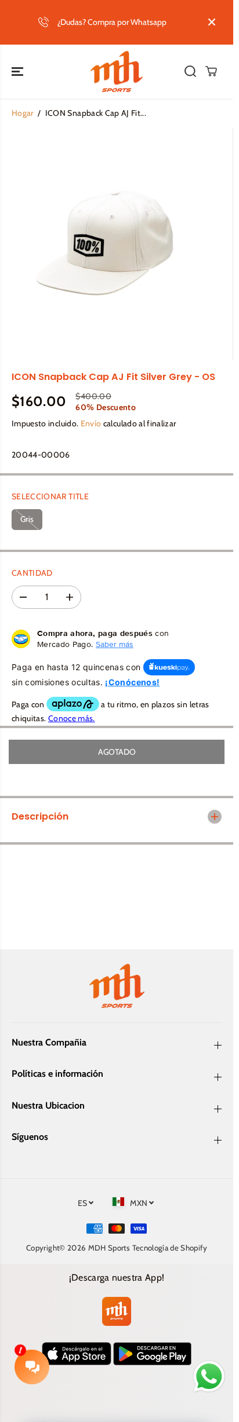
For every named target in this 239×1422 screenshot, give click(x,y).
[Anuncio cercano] (212, 22)
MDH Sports (109, 1247)
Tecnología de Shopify (169, 1247)
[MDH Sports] (116, 72)
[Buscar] (190, 71)
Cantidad (32, 573)
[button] (19, 72)
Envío (91, 423)
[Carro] (211, 71)
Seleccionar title (50, 496)
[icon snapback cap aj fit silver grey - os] (104, 244)
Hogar (23, 113)
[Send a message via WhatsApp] (209, 1376)
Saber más (114, 644)
